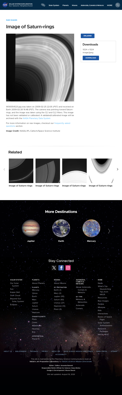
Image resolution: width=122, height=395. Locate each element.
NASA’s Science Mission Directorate (77, 361)
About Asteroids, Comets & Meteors (83, 290)
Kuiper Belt (15, 292)
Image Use (56, 351)
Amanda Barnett (67, 365)
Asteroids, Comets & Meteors (80, 282)
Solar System (16, 280)
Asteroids (80, 305)
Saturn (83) (59, 300)
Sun (11, 289)
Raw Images (11, 20)
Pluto (34, 319)
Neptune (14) (59, 306)
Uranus (35, 309)
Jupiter (31, 241)
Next (118, 169)
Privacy (45, 351)
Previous (4, 169)
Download (91, 58)
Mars (34, 300)
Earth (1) (57, 290)
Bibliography (21, 351)
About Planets (38, 283)
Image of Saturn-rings (20, 186)
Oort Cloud (15, 295)
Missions (101, 307)
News (100, 283)
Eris (33, 332)
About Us (8, 351)
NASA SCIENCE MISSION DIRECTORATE (78, 351)
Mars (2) (57, 293)
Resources (102, 298)
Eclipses (13, 305)
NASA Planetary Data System (37, 118)
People (101, 304)
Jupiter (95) (59, 296)
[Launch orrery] (43, 5)
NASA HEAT (103, 335)
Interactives (103, 314)
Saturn (35, 306)
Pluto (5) (58, 309)
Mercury (91, 241)
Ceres (34, 322)
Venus (35, 293)
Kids (100, 310)
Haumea (35, 329)
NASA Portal (101, 351)
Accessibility (61, 354)
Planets (35, 280)
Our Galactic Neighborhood (21, 6)
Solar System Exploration (21, 3)
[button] (109, 5)
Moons (57, 280)
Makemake (36, 326)
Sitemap (114, 351)
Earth (61, 241)
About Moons (60, 283)
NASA (5, 5)
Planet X (36, 339)
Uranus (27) (59, 303)
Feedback (34, 351)
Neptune (36, 312)
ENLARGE (88, 36)
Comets (79, 308)
